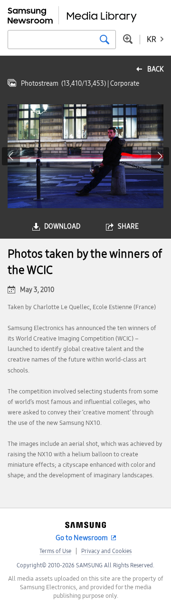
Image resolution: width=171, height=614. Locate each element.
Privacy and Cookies (106, 551)
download (62, 226)
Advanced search (128, 39)
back (155, 69)
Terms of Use (55, 551)
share (128, 226)
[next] (160, 156)
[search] (104, 39)
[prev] (11, 156)
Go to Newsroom (82, 537)
